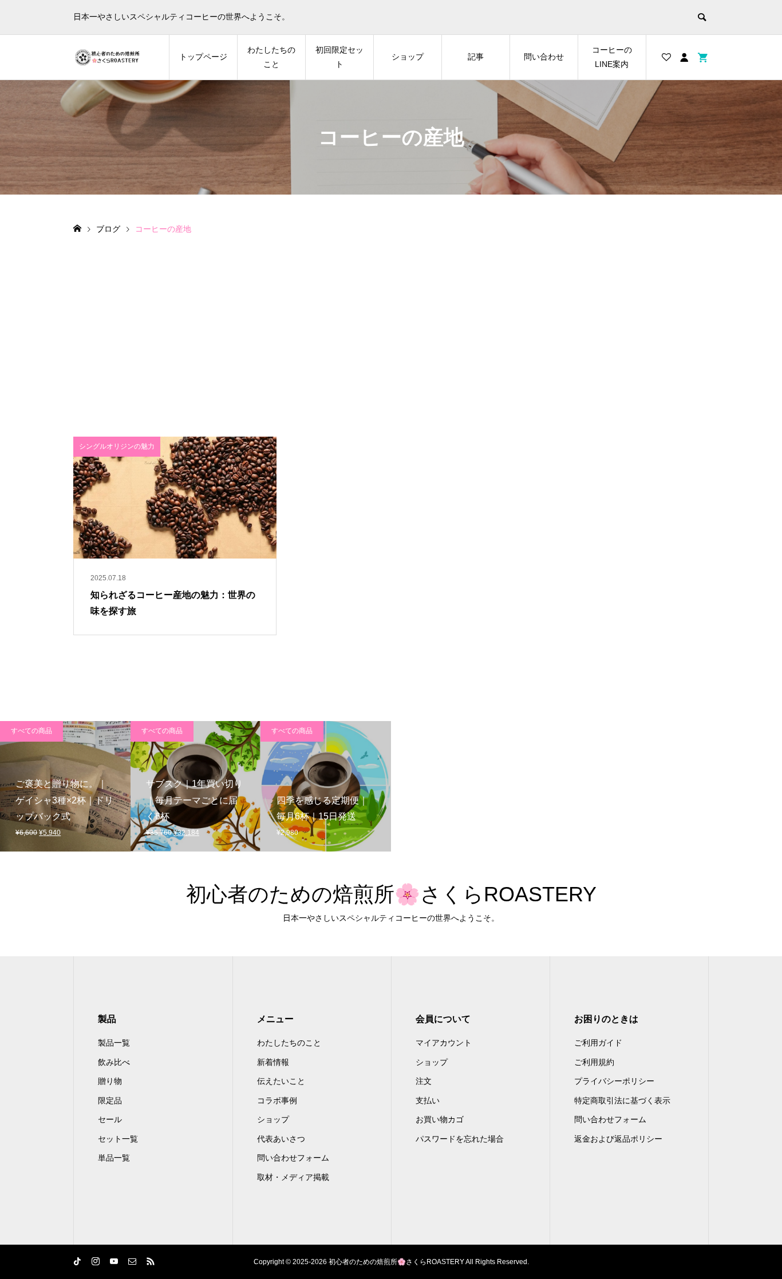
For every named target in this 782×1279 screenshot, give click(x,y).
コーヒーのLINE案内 (612, 57)
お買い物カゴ (440, 1119)
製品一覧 (114, 1042)
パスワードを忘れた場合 (460, 1138)
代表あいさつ (281, 1138)
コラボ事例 (277, 1100)
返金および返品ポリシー (618, 1138)
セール (110, 1119)
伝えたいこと (281, 1081)
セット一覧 (118, 1138)
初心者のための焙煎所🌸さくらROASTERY (391, 894)
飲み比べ (114, 1062)
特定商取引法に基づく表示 (622, 1100)
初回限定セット (339, 57)
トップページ (203, 56)
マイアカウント (444, 1042)
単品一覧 (114, 1157)
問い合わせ (544, 56)
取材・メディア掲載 (293, 1177)
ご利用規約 (594, 1062)
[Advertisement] (391, 322)
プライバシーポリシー (614, 1081)
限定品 (110, 1100)
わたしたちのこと (271, 57)
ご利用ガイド (598, 1042)
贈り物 (110, 1081)
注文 (424, 1081)
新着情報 (273, 1062)
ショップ (408, 56)
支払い (428, 1100)
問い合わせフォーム (293, 1157)
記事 (476, 56)
